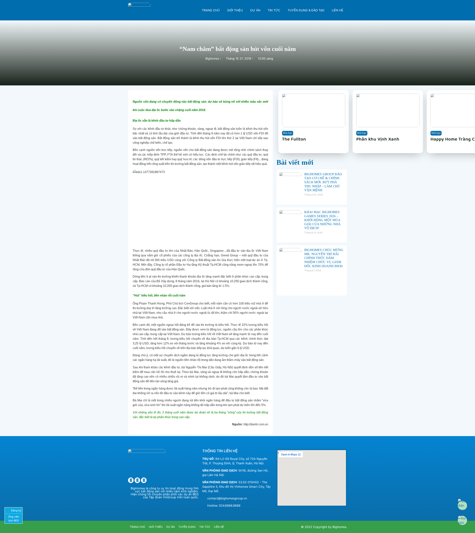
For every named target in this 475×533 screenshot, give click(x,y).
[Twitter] (137, 480)
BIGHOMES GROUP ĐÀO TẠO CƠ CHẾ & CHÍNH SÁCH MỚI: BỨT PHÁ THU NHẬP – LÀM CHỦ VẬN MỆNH (323, 182)
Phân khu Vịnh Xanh (377, 140)
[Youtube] (144, 480)
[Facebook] (131, 480)
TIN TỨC (274, 10)
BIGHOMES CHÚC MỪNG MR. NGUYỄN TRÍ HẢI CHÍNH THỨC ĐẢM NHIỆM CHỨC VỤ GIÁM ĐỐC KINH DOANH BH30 (323, 258)
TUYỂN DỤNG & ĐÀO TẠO (306, 10)
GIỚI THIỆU (235, 10)
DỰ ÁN (255, 10)
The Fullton (294, 140)
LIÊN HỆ (337, 10)
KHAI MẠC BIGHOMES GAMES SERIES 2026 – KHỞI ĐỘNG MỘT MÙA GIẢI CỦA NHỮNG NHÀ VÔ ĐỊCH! (322, 220)
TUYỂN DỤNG (187, 526)
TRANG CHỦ (211, 10)
